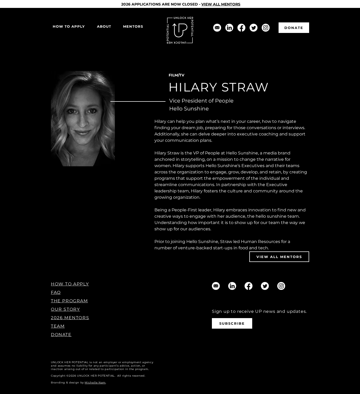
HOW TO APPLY (70, 283)
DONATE (61, 334)
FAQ (56, 292)
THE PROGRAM (69, 300)
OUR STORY (65, 309)
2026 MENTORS (70, 317)
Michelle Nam (95, 382)
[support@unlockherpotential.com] (217, 28)
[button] (104, 26)
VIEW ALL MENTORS (220, 4)
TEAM (58, 326)
